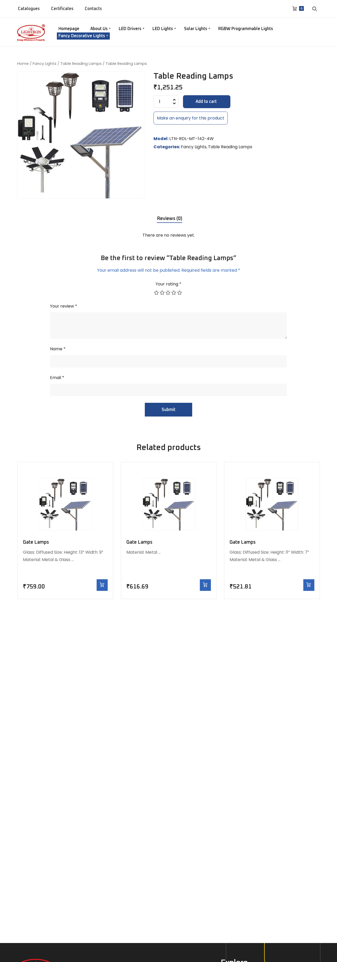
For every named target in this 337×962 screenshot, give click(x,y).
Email (57, 378)
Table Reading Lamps (81, 63)
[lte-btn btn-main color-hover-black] (102, 585)
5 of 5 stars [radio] (180, 292)
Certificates (62, 9)
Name (58, 349)
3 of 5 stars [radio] (168, 292)
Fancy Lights (44, 63)
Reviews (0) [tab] (169, 218)
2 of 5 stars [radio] (163, 292)
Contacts (93, 9)
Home (23, 63)
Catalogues (29, 9)
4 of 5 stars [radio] (174, 292)
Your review (63, 306)
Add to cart (206, 101)
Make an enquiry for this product (190, 118)
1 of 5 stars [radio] (157, 292)
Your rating (168, 284)
